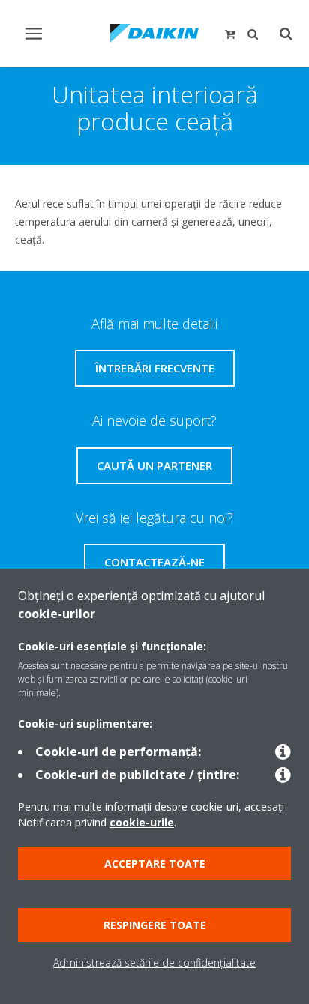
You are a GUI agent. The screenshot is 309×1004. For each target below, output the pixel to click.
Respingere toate (155, 925)
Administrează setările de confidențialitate (154, 962)
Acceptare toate (155, 863)
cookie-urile (142, 822)
